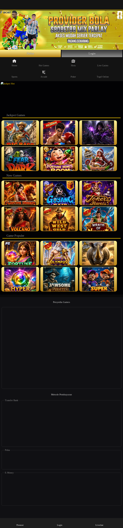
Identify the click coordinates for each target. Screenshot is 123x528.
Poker (73, 77)
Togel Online (103, 77)
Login (92, 53)
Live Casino (102, 65)
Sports (14, 77)
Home (14, 65)
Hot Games (44, 65)
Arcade (44, 77)
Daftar (30, 53)
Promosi (20, 525)
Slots (73, 65)
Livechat (99, 525)
